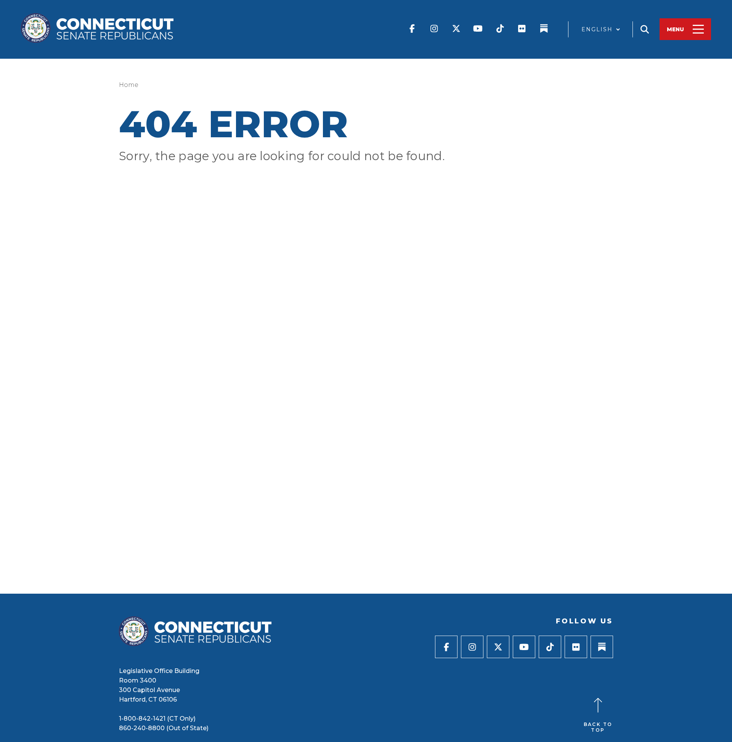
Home (128, 84)
